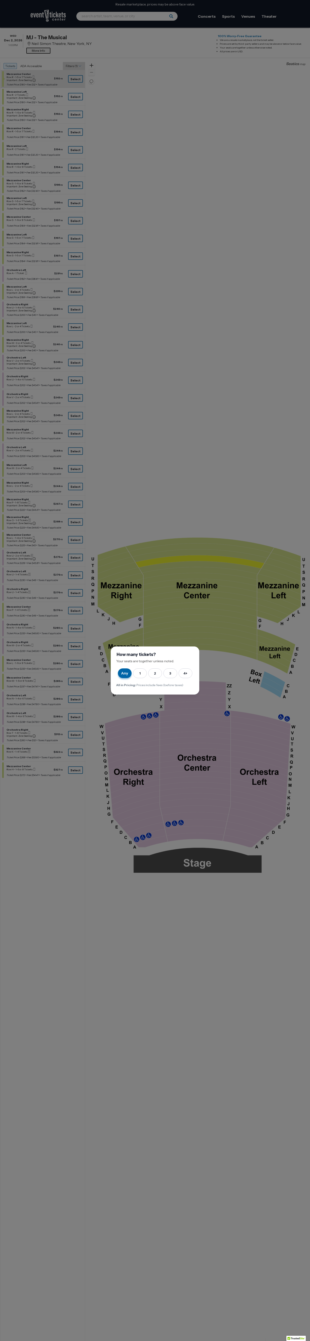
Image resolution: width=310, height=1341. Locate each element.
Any (124, 673)
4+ (185, 673)
